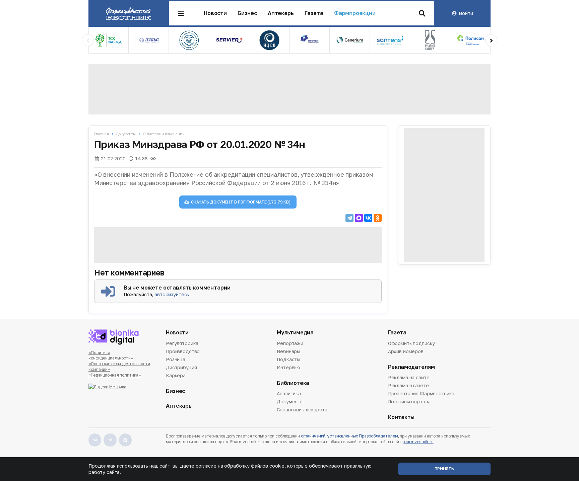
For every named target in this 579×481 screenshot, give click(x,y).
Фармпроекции (355, 13)
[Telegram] (349, 218)
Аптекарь (281, 13)
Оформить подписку (411, 343)
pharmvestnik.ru (418, 441)
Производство (183, 351)
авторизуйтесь (171, 294)
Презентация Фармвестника (421, 393)
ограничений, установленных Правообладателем (349, 435)
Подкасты (288, 359)
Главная (101, 134)
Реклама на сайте (409, 378)
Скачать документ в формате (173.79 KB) (241, 202)
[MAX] (359, 218)
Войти (466, 13)
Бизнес (247, 13)
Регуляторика (182, 343)
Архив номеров (406, 351)
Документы (126, 134)
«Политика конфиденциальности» (110, 355)
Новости (215, 13)
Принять (444, 468)
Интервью (288, 367)
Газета (314, 13)
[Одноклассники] (378, 218)
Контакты (401, 417)
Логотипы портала (409, 401)
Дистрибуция (181, 367)
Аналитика (289, 394)
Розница (175, 359)
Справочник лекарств (302, 409)
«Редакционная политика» (114, 375)
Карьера (176, 375)
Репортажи (290, 343)
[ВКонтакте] (368, 218)
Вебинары (288, 351)
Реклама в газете (408, 385)
